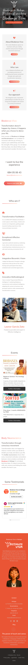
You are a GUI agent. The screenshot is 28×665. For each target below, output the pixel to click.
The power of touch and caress (14, 634)
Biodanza (4, 461)
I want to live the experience (14, 22)
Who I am (14, 67)
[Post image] (13, 629)
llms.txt (18, 655)
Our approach (14, 95)
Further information (14, 389)
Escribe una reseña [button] (16, 496)
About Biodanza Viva (14, 42)
